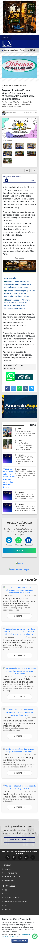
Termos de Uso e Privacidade (15, 902)
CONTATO (7, 909)
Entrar (7, 37)
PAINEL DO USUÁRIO (11, 898)
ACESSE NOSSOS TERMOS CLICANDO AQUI (18, 935)
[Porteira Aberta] (19, 17)
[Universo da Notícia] (14, 44)
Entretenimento (10, 873)
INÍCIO (6, 890)
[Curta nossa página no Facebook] (7, 857)
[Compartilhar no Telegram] (26, 388)
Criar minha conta (19, 839)
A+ (35, 170)
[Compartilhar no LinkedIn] (31, 388)
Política (7, 869)
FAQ (5, 906)
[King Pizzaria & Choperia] (19, 569)
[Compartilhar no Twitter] (14, 388)
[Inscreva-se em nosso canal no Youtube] (26, 857)
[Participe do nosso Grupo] (19, 377)
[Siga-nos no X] (20, 857)
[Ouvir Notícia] (6, 180)
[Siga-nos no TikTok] (32, 857)
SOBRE (5, 894)
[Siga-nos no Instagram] (14, 857)
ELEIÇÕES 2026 (9, 881)
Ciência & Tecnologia (12, 877)
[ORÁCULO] (19, 406)
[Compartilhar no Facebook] (8, 388)
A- (27, 170)
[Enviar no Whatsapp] (20, 388)
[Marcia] (19, 563)
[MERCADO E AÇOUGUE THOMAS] (19, 67)
